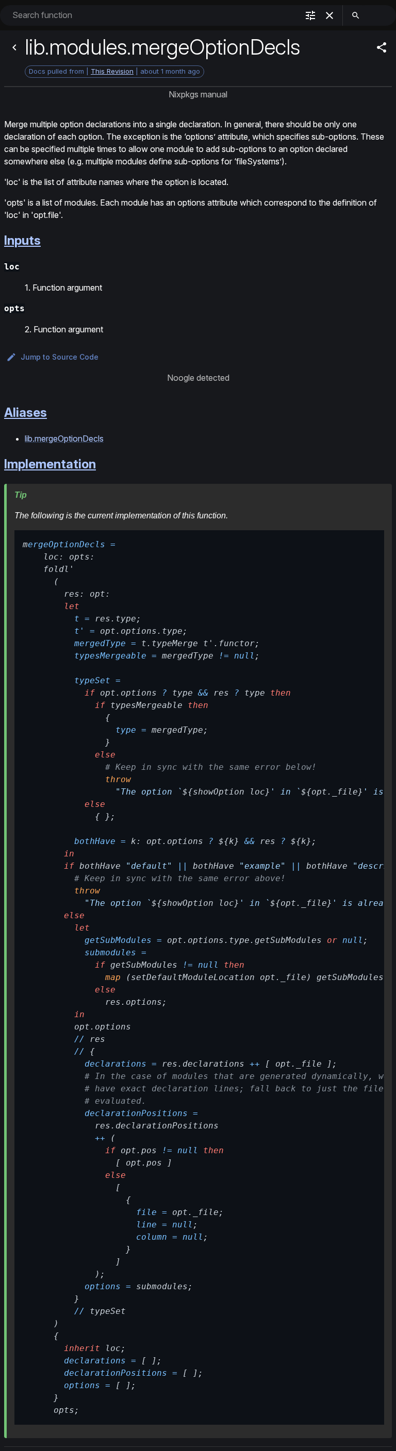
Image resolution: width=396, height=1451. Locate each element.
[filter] (310, 15)
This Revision (112, 71)
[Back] (14, 47)
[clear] (329, 15)
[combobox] (154, 15)
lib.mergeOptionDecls (64, 438)
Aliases (25, 412)
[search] (356, 15)
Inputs (22, 240)
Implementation (50, 464)
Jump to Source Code (59, 356)
